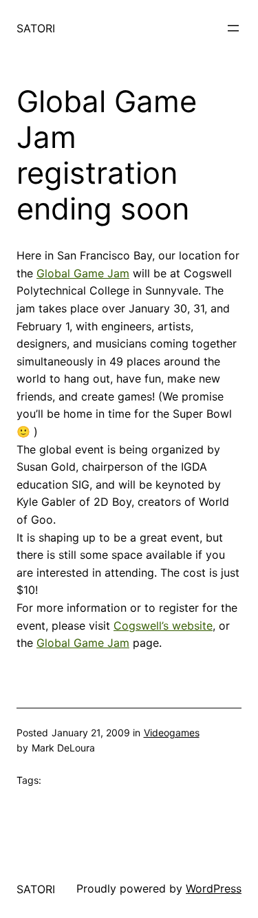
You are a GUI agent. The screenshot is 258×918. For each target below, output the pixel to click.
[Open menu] (233, 28)
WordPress (213, 888)
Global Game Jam (82, 273)
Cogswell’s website (163, 625)
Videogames (172, 732)
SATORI (36, 28)
